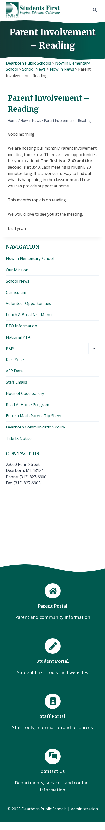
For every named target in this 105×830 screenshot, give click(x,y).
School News (17, 281)
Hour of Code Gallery (25, 393)
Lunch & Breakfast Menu (29, 314)
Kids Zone (15, 359)
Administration (84, 809)
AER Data (14, 371)
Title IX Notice (19, 438)
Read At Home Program (27, 404)
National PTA (18, 337)
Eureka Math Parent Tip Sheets (34, 415)
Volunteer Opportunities (28, 303)
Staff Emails (16, 382)
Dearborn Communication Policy (35, 427)
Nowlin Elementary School (30, 258)
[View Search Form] (94, 9)
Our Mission (17, 269)
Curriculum (16, 292)
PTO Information (21, 326)
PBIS (10, 348)
